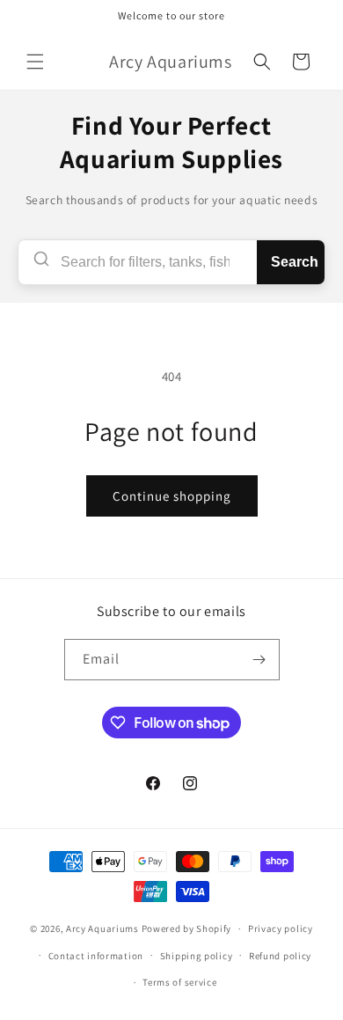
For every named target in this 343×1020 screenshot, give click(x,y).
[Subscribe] (259, 659)
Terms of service (179, 982)
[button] (35, 61)
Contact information (95, 956)
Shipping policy (196, 956)
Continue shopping (172, 496)
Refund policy (280, 956)
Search (294, 261)
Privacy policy (280, 928)
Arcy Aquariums (102, 928)
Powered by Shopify (187, 928)
